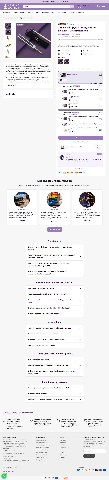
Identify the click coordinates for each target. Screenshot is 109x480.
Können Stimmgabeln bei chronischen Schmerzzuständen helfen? (50, 248)
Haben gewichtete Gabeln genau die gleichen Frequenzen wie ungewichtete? (51, 372)
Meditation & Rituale (47, 12)
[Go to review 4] (82, 168)
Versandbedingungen (41, 452)
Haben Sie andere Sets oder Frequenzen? (43, 314)
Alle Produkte (11, 18)
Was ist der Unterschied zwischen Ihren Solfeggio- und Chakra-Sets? (52, 301)
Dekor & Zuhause (61, 12)
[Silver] (66, 61)
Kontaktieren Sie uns (41, 442)
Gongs (62, 452)
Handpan (62, 445)
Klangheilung (6, 12)
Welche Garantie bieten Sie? (38, 394)
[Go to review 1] (77, 168)
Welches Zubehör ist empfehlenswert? (43, 334)
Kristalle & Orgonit (19, 12)
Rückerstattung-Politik (42, 450)
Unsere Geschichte (41, 440)
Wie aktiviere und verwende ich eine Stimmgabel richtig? (49, 328)
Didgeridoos (63, 455)
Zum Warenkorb (80, 138)
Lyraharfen (63, 457)
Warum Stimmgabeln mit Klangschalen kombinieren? (48, 339)
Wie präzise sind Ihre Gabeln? (39, 360)
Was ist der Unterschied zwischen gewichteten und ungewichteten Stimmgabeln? (47, 273)
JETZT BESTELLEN (54, 229)
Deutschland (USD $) (8, 467)
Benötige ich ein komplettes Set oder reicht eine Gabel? (49, 308)
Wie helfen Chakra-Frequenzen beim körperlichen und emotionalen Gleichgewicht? (48, 264)
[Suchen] (72, 6)
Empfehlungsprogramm (42, 447)
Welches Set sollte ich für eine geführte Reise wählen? (48, 294)
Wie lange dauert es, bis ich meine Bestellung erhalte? (48, 388)
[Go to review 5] (84, 168)
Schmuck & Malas (33, 12)
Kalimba (62, 450)
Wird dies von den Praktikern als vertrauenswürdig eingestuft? (51, 399)
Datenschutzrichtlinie (41, 455)
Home (4, 18)
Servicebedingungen (41, 457)
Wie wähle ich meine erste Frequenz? (42, 288)
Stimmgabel (63, 442)
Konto (79, 7)
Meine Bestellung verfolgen (43, 445)
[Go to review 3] (81, 168)
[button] (80, 77)
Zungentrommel (64, 447)
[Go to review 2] (79, 168)
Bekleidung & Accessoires (78, 12)
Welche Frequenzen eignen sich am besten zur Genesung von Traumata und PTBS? (51, 256)
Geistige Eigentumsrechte (43, 460)
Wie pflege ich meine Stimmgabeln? (41, 345)
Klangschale (63, 440)
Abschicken (89, 456)
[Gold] (60, 61)
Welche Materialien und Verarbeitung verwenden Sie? (48, 365)
